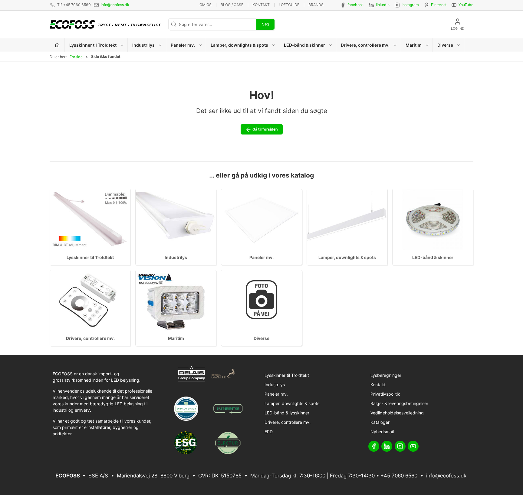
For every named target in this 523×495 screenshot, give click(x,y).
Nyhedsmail (382, 431)
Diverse (261, 338)
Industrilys (176, 257)
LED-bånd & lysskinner (287, 412)
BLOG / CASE (232, 4)
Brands (316, 4)
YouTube (466, 4)
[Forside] (57, 45)
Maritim (176, 338)
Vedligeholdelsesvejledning (397, 412)
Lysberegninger (385, 375)
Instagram (410, 4)
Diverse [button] (445, 45)
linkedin (383, 4)
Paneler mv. (261, 257)
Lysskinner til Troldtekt (90, 257)
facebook (355, 4)
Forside (76, 57)
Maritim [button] (414, 45)
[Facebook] (373, 446)
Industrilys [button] (143, 45)
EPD (269, 431)
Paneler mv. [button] (183, 45)
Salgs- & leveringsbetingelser (399, 403)
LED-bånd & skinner (432, 257)
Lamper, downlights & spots (347, 257)
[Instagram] (400, 446)
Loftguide (289, 4)
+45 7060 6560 (398, 476)
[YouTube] (413, 446)
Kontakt (261, 4)
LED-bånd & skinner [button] (304, 45)
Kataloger (380, 422)
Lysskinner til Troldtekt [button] (93, 45)
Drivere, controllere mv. (90, 338)
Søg (265, 24)
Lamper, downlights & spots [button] (239, 45)
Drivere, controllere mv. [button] (365, 45)
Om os (205, 4)
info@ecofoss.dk (115, 4)
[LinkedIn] (386, 446)
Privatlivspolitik (385, 394)
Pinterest (438, 4)
